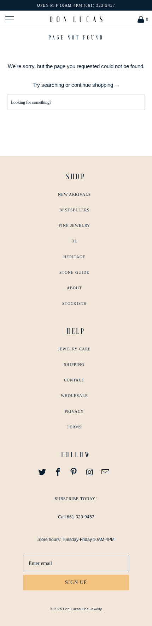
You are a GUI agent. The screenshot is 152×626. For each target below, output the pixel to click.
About (74, 288)
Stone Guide (74, 272)
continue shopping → (95, 85)
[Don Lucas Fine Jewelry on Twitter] (42, 472)
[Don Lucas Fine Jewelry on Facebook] (58, 472)
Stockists (74, 303)
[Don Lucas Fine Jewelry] (76, 19)
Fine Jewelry (74, 225)
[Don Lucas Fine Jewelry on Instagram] (89, 472)
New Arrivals (74, 194)
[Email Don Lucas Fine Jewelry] (105, 472)
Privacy (74, 411)
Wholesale (74, 395)
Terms (74, 427)
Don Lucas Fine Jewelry (82, 609)
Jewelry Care (74, 349)
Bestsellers (74, 210)
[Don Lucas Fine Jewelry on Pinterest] (74, 472)
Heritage (74, 257)
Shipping (74, 364)
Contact (74, 380)
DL (74, 241)
